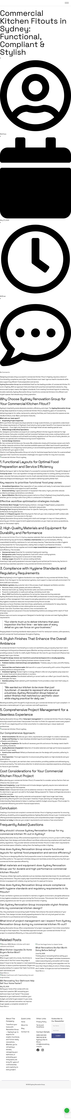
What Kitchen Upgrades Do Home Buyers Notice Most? (16, 951)
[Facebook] (37, 1050)
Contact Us (25, 1032)
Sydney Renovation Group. (37, 1084)
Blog (22, 1028)
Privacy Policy (41, 1022)
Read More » (4, 973)
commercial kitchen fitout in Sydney (14, 537)
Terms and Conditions (40, 1026)
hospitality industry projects (50, 838)
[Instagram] (42, 1050)
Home (23, 1022)
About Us (24, 1025)
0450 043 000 (41, 1035)
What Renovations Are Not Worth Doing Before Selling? (51, 949)
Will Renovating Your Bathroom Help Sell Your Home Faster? (17, 982)
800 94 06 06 (41, 1037)
